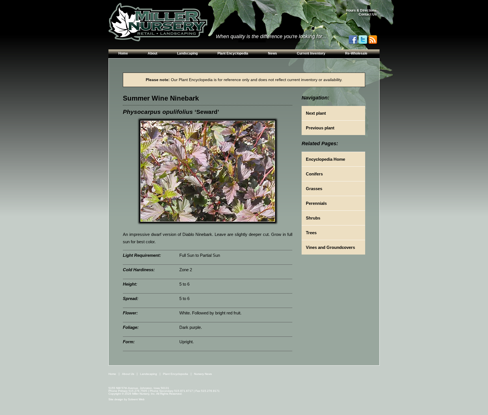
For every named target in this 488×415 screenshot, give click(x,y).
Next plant (316, 113)
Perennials (316, 203)
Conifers (314, 173)
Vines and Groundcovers (330, 247)
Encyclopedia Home (325, 159)
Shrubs (313, 218)
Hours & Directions (361, 10)
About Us (128, 373)
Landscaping (187, 53)
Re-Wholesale (356, 53)
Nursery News (203, 373)
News (272, 53)
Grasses (314, 188)
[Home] (157, 22)
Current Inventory (311, 53)
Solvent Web (136, 399)
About (152, 53)
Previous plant (320, 127)
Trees (311, 232)
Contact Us (368, 14)
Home (123, 53)
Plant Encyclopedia (232, 53)
